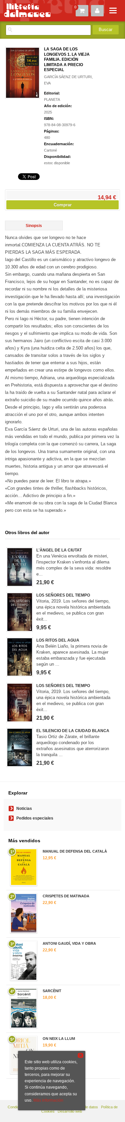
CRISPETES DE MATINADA (66, 896)
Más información (48, 1100)
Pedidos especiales (34, 818)
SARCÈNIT (52, 991)
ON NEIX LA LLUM (59, 1039)
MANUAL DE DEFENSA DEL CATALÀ (75, 851)
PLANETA (52, 99)
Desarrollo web (70, 1111)
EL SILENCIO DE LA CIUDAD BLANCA (72, 730)
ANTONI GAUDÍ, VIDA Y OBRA (69, 943)
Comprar (63, 204)
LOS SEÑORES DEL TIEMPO (63, 595)
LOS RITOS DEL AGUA (57, 640)
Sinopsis (34, 225)
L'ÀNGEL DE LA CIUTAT (59, 550)
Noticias (24, 808)
